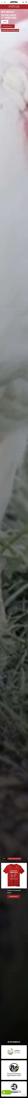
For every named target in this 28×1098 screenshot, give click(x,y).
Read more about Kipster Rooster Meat (10, 30)
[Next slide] (26, 6)
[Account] (23, 2)
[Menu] (1, 2)
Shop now (5, 21)
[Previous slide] (1, 6)
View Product (14, 896)
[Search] (4, 2)
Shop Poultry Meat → (8, 26)
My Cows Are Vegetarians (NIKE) (14, 890)
